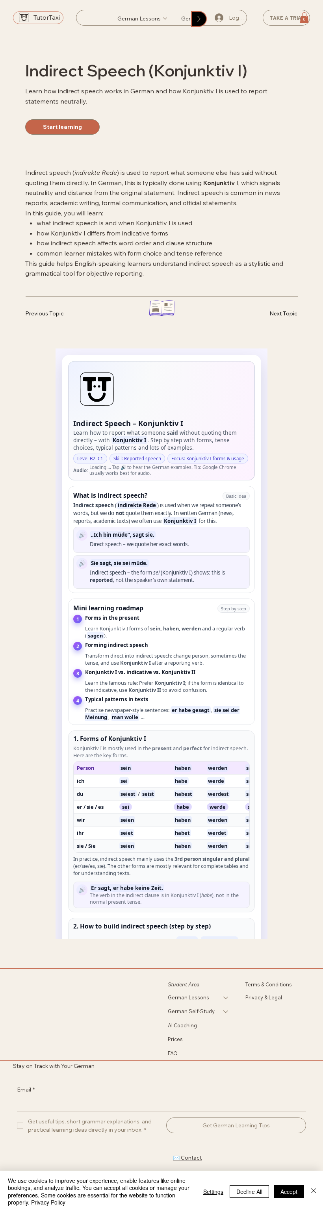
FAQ (173, 1053)
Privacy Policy (48, 1202)
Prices (175, 1039)
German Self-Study (191, 1011)
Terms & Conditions (269, 984)
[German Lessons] (226, 998)
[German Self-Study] (226, 1011)
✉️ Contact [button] (187, 1157)
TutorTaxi (46, 17)
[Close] (313, 1191)
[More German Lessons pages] (165, 18)
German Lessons (188, 997)
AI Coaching (182, 1025)
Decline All (249, 1191)
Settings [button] (213, 1191)
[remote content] (161, 643)
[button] (304, 17)
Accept (288, 1191)
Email (26, 1089)
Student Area (183, 984)
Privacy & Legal (263, 997)
